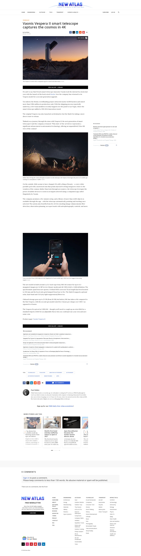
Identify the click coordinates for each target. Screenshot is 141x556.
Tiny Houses (78, 507)
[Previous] (25, 432)
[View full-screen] (86, 38)
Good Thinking (90, 509)
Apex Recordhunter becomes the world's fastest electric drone (55, 433)
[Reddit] (80, 32)
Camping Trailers (79, 518)
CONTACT (55, 520)
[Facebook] (70, 32)
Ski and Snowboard (78, 538)
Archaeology (113, 502)
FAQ (53, 525)
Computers (89, 502)
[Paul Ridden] (26, 392)
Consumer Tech (71, 419)
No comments (59, 383)
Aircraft (100, 500)
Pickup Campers (79, 531)
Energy (65, 502)
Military (65, 509)
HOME (23, 12)
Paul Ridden (35, 390)
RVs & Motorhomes (78, 534)
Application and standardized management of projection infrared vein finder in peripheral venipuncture (47, 334)
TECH (50, 12)
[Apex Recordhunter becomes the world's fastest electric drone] (55, 422)
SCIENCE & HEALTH (73, 12)
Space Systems (67, 514)
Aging (111, 516)
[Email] (87, 32)
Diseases (112, 527)
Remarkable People (91, 526)
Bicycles (101, 504)
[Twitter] (74, 32)
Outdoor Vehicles (79, 502)
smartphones (48, 376)
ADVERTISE (55, 513)
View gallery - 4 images (55, 87)
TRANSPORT (59, 12)
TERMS (54, 516)
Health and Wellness (113, 534)
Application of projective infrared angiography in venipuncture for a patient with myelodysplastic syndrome (48, 347)
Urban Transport (103, 512)
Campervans (78, 516)
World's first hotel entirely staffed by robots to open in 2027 (35, 433)
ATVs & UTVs (78, 509)
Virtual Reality (89, 531)
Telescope (42, 372)
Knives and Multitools (77, 526)
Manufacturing (67, 504)
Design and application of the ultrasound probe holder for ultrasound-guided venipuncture (44, 342)
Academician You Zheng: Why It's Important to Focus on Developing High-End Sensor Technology (46, 351)
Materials (65, 507)
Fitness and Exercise (113, 524)
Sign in (26, 477)
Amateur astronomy (55, 372)
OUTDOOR (42, 12)
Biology (112, 507)
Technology (26, 20)
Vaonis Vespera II (39, 319)
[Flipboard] (83, 32)
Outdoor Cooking (79, 529)
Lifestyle (88, 516)
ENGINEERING (31, 12)
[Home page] (70, 5)
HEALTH (112, 514)
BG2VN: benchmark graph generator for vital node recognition (105, 127)
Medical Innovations (113, 530)
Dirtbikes (77, 520)
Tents (76, 544)
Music (87, 519)
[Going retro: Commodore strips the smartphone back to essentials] (75, 422)
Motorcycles (102, 509)
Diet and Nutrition (114, 521)
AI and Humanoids (32, 419)
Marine (100, 507)
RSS (53, 523)
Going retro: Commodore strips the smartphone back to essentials (74, 433)
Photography (89, 523)
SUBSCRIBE (106, 12)
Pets (87, 521)
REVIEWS (54, 511)
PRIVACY (54, 518)
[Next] (85, 432)
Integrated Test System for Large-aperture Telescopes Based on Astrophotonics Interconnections (46, 338)
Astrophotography (34, 376)
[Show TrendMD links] (87, 364)
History (88, 512)
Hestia (52, 94)
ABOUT (54, 502)
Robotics (65, 512)
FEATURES (55, 508)
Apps (57, 376)
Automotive (102, 502)
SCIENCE (112, 500)
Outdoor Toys (78, 504)
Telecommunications (91, 528)
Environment (113, 509)
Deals (87, 533)
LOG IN (113, 12)
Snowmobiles (78, 542)
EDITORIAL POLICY (55, 505)
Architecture (66, 500)
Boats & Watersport (78, 512)
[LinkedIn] (77, 32)
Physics (112, 512)
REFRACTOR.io (114, 497)
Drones (50, 419)
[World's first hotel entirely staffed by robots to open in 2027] (36, 422)
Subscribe (33, 513)
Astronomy (69, 372)
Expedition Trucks (79, 523)
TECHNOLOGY (90, 497)
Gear (76, 500)
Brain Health (113, 519)
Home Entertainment (91, 514)
